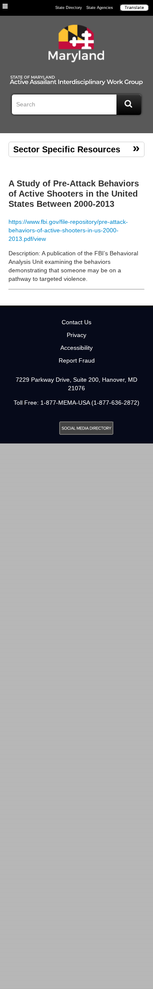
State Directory (68, 8)
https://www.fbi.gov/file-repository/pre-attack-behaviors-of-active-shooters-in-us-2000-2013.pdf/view (68, 230)
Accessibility (76, 347)
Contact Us (76, 322)
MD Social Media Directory (86, 428)
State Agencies (99, 8)
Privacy (76, 335)
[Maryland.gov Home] (76, 45)
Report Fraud (77, 360)
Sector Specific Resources (66, 149)
